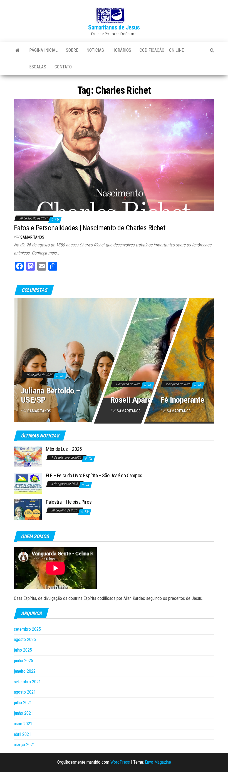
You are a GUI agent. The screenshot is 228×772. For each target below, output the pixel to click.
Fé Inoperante (182, 400)
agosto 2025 (25, 639)
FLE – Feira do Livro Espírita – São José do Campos (94, 475)
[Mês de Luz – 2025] (28, 456)
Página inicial (43, 50)
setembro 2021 (27, 681)
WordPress (120, 762)
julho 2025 (23, 650)
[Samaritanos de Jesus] (17, 50)
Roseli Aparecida (137, 400)
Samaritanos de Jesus (114, 27)
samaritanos (32, 237)
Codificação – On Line (162, 50)
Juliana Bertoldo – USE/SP (50, 395)
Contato (63, 67)
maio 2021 (23, 723)
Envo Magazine (158, 762)
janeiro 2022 (25, 671)
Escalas (37, 67)
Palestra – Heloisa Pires (68, 502)
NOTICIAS (95, 50)
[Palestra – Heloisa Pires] (28, 509)
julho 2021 (23, 702)
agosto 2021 (25, 692)
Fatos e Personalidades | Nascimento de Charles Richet (89, 228)
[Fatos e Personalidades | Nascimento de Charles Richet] (114, 154)
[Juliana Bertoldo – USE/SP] (114, 359)
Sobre (72, 50)
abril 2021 (22, 734)
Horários (121, 50)
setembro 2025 (27, 629)
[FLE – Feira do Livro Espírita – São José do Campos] (28, 483)
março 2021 (24, 744)
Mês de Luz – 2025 (64, 449)
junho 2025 (23, 660)
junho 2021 (23, 713)
